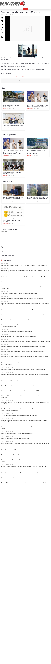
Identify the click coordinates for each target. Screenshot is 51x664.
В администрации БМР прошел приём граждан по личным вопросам (17, 380)
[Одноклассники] (3, 24)
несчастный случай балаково (7, 76)
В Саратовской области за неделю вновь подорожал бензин (15, 438)
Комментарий (4, 231)
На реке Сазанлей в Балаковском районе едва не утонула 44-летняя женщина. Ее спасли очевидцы (24, 319)
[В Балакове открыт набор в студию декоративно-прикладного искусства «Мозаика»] (13, 211)
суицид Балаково (24, 76)
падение (17, 76)
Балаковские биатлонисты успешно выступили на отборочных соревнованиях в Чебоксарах (23, 351)
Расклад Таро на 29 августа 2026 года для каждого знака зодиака (16, 331)
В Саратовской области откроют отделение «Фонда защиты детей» (13, 126)
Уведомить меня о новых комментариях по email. (13, 247)
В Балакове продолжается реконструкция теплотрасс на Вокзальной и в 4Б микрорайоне (22, 298)
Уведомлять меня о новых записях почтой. (12, 251)
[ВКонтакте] (3, 21)
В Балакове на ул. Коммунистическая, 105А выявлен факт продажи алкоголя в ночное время (37, 199)
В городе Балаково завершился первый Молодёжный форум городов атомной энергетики (22, 472)
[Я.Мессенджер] (3, 17)
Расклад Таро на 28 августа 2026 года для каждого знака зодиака (16, 449)
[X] (3, 30)
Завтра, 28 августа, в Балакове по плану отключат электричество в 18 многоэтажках (21, 385)
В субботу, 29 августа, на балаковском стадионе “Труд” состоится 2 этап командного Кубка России (24, 276)
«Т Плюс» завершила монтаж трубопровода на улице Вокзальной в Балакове (19, 415)
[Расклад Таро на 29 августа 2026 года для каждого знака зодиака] (7, 329)
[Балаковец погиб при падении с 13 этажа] (13, 14)
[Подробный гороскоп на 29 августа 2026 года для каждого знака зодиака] (7, 334)
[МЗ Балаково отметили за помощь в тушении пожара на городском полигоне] (7, 291)
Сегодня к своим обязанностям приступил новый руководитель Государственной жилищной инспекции (13, 199)
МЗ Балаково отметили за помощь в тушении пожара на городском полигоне (19, 293)
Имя (2, 241)
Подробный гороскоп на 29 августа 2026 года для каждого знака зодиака (18, 336)
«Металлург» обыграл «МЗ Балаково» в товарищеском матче (12, 173)
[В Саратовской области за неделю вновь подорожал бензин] (12, 436)
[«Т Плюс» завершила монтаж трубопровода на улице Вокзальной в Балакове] (12, 413)
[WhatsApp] (3, 36)
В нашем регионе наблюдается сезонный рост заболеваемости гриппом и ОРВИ (20, 390)
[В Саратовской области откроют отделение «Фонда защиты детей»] (13, 118)
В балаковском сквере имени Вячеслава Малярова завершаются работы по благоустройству (12, 105)
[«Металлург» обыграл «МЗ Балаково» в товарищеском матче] (13, 165)
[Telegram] (3, 27)
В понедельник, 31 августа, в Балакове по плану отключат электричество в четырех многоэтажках (24, 265)
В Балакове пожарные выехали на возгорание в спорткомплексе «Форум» (18, 309)
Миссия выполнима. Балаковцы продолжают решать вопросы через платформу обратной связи (24, 314)
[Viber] (3, 33)
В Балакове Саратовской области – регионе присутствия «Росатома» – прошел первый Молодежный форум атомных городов (37, 105)
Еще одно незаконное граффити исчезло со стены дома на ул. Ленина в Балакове (20, 281)
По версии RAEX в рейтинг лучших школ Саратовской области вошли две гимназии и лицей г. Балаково (37, 152)
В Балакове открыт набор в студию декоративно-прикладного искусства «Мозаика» (11, 220)
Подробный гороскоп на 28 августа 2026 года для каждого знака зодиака (18, 454)
